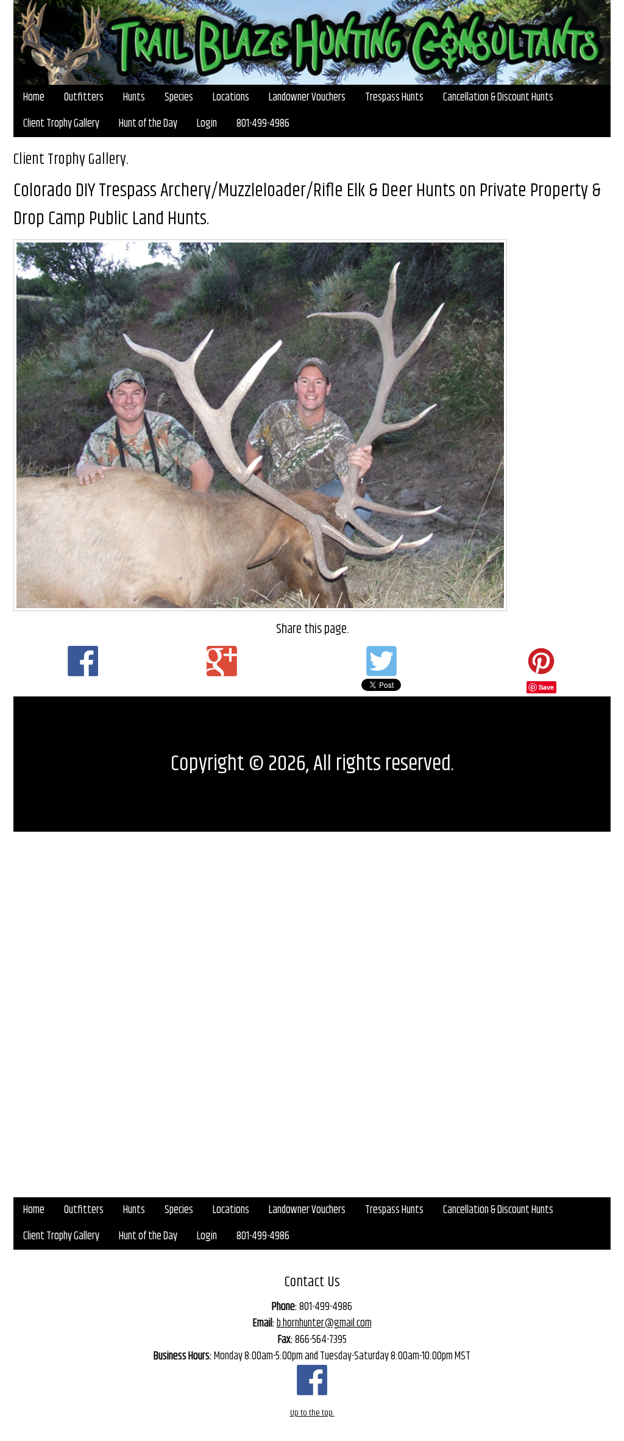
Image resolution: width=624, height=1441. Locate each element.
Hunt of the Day (148, 123)
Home (33, 97)
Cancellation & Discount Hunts (498, 97)
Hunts (134, 97)
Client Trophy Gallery (61, 123)
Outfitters (84, 97)
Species (179, 97)
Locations (231, 97)
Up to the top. (312, 1413)
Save (546, 687)
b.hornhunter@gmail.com (324, 1323)
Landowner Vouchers (307, 97)
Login (207, 123)
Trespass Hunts (394, 97)
